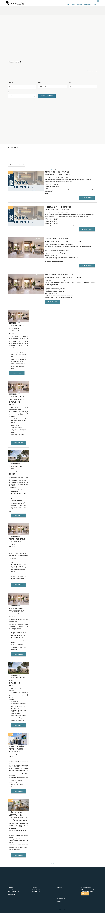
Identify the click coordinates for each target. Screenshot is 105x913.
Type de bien (11, 92)
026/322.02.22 (37, 889)
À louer (73, 4)
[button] (10, 186)
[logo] (15, 3)
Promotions (79, 4)
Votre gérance (87, 4)
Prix (70, 82)
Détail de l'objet (87, 197)
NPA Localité (43, 87)
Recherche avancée (47, 96)
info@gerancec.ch (36, 891)
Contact (94, 4)
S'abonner (84, 893)
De (71, 87)
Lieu (39, 82)
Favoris (101, 1)
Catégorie (10, 82)
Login (95, 1)
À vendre (68, 4)
